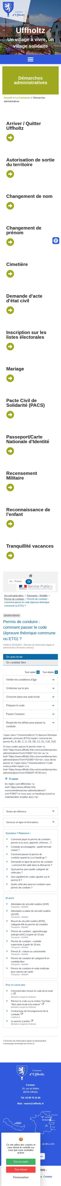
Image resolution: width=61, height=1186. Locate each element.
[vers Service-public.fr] (36, 587)
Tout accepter (20, 1161)
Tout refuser (20, 1169)
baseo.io (31, 1043)
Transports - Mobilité (37, 595)
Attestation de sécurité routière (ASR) (30, 904)
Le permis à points (20, 1021)
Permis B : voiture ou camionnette (28, 951)
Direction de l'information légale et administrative (25, 1041)
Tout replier (30, 672)
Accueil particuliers (14, 595)
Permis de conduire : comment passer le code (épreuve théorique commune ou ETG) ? (26, 602)
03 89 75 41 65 (32, 1097)
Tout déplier (49, 672)
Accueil (8, 97)
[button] (30, 59)
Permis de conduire (14, 599)
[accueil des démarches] (30, 575)
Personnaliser (21, 1177)
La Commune (22, 97)
